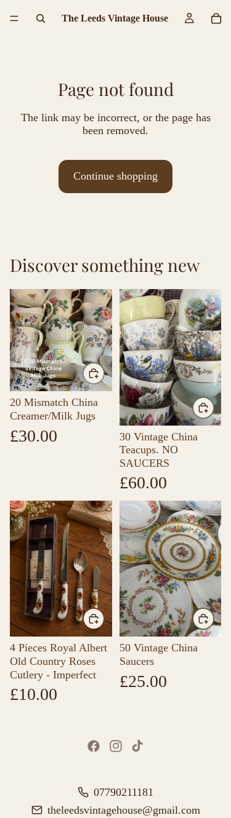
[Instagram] (115, 746)
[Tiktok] (137, 746)
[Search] (40, 18)
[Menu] (14, 18)
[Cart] (216, 18)
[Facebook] (93, 746)
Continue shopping (115, 176)
